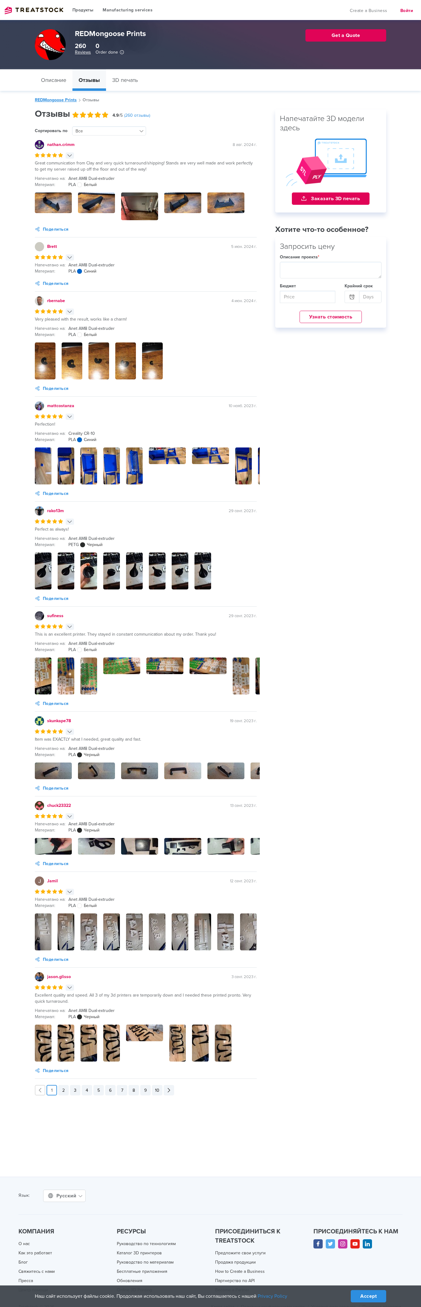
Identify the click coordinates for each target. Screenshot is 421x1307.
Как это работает (35, 1253)
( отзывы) (137, 115)
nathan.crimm (61, 144)
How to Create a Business (240, 1271)
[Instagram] (342, 1243)
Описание (53, 80)
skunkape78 (59, 720)
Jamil (52, 881)
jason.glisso (59, 976)
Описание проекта (299, 257)
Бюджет (288, 286)
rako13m (55, 510)
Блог (23, 1262)
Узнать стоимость (330, 317)
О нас (24, 1243)
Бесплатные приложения (142, 1271)
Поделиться (56, 229)
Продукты (82, 10)
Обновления (129, 1280)
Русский (67, 1196)
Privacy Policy (272, 1296)
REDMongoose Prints (56, 100)
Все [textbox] (79, 131)
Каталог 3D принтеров (139, 1253)
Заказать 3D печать (335, 199)
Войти (406, 10)
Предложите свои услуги (240, 1253)
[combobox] (109, 131)
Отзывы (89, 80)
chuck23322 (59, 805)
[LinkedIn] (367, 1243)
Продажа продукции (235, 1262)
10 (157, 1090)
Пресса (25, 1280)
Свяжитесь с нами (36, 1271)
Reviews (83, 52)
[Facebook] (318, 1243)
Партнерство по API (235, 1280)
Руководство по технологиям (146, 1243)
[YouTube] (355, 1243)
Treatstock (34, 10)
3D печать (125, 80)
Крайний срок (359, 286)
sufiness (55, 615)
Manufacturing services (128, 10)
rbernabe (56, 300)
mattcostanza (60, 405)
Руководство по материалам (145, 1262)
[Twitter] (330, 1243)
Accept (368, 1296)
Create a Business (368, 10)
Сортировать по (51, 130)
